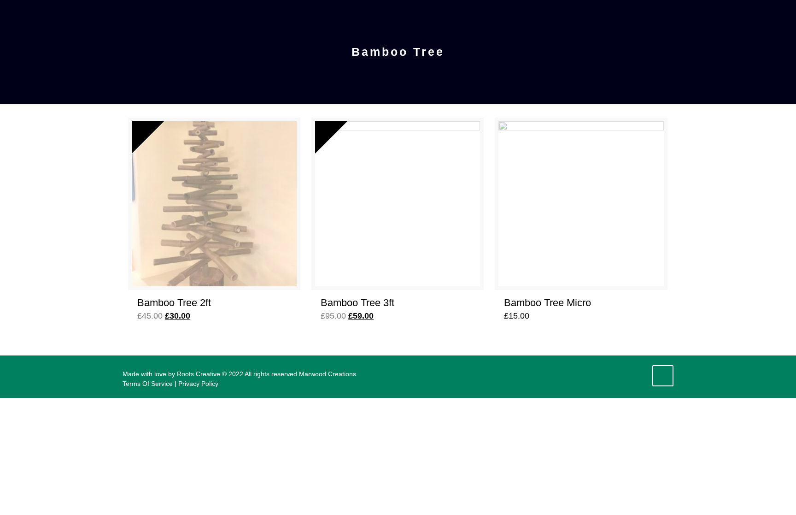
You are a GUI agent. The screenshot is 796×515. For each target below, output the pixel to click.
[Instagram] (638, 374)
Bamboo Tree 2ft (174, 302)
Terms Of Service (148, 383)
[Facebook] (626, 374)
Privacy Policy (198, 383)
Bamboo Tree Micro (547, 302)
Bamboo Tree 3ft (357, 302)
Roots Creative (198, 374)
